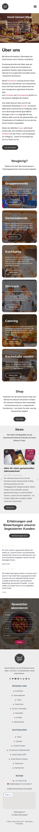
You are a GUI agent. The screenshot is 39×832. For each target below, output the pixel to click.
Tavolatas (9, 95)
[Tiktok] (23, 679)
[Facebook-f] (10, 679)
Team (16, 114)
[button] (35, 6)
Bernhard (6, 564)
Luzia (4, 592)
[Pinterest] (26, 679)
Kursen (21, 128)
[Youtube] (15, 679)
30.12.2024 (7, 475)
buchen (24, 106)
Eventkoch (6, 134)
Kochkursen (12, 81)
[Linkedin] (18, 679)
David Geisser (17, 475)
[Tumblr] (29, 679)
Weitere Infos (13, 202)
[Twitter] (13, 679)
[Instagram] (21, 679)
